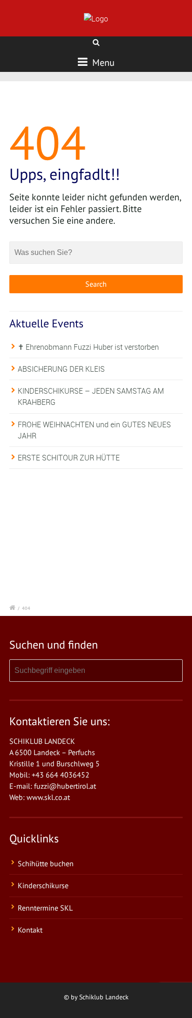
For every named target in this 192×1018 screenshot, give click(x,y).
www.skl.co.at (48, 797)
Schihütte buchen (46, 863)
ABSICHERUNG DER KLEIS (61, 369)
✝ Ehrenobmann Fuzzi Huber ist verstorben (88, 347)
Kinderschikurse (43, 885)
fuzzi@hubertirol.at (65, 786)
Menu (102, 63)
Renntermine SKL (45, 907)
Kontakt (30, 929)
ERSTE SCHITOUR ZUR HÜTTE (69, 457)
